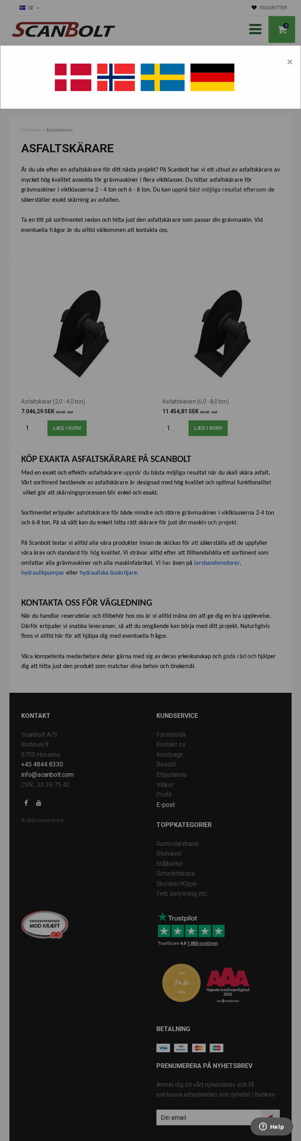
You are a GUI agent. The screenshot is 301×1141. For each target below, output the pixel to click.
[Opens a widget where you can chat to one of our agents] (271, 1127)
